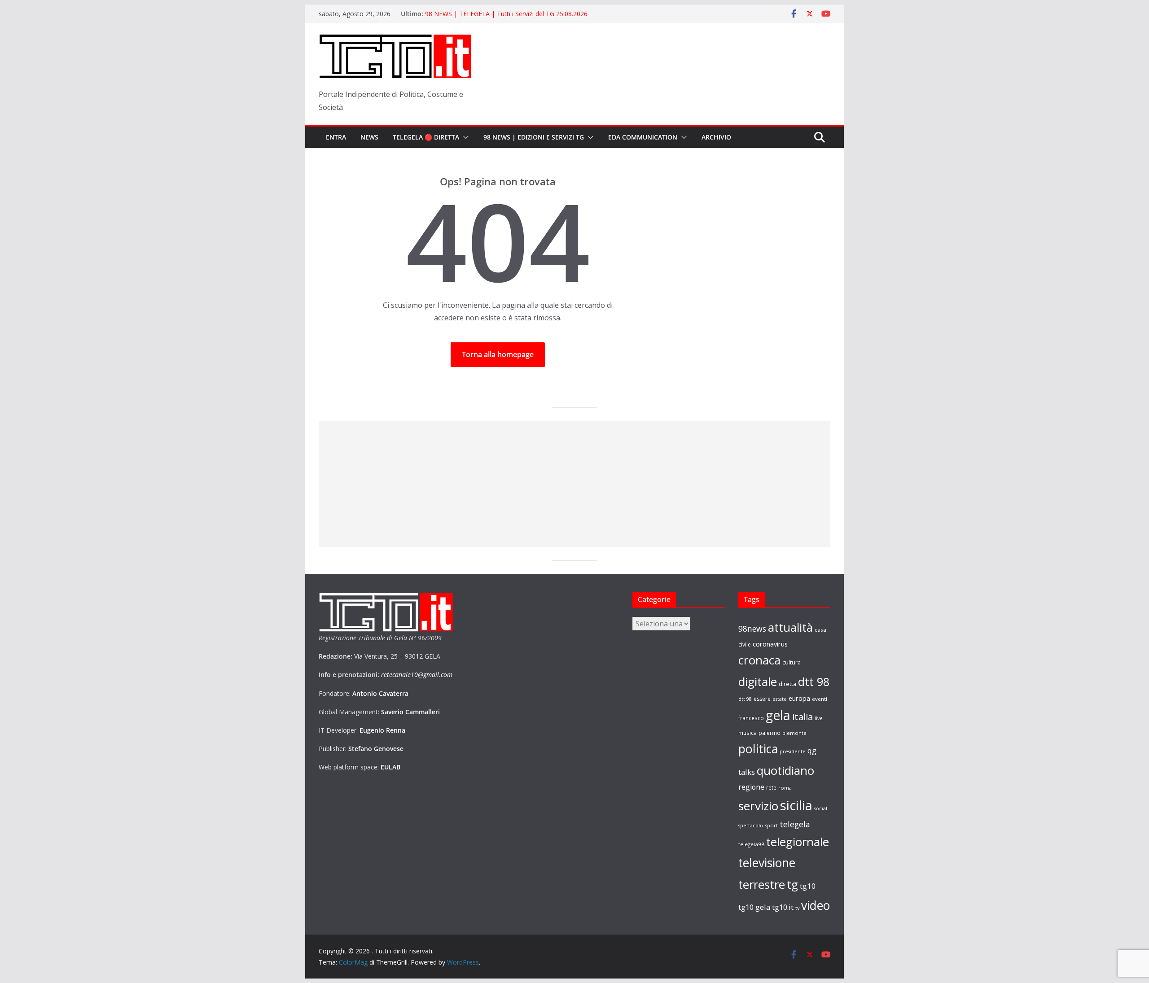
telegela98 (751, 844)
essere (762, 699)
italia (802, 716)
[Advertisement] (574, 484)
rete (771, 787)
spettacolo (750, 825)
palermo (770, 732)
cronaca (759, 660)
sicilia (796, 805)
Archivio (716, 137)
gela (778, 715)
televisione (766, 863)
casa (820, 629)
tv (797, 907)
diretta (787, 684)
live (819, 718)
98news (752, 628)
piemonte (794, 733)
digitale (757, 681)
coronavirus (770, 643)
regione (751, 787)
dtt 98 (813, 681)
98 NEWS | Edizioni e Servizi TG (533, 137)
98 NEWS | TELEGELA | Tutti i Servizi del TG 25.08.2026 (506, 17)
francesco (751, 717)
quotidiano (785, 770)
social (820, 808)
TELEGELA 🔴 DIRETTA (426, 137)
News (369, 137)
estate (779, 699)
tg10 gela (754, 907)
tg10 (808, 886)
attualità (790, 627)
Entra (336, 137)
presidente (793, 751)
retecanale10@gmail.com (416, 674)
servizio (758, 806)
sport (771, 825)
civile (744, 644)
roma (785, 787)
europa (799, 698)
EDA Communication (642, 137)
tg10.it (783, 907)
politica (758, 748)
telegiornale (797, 842)
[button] (464, 137)
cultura (791, 662)
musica (747, 732)
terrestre (761, 884)
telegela (795, 824)
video (815, 905)
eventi (819, 698)
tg (792, 884)
